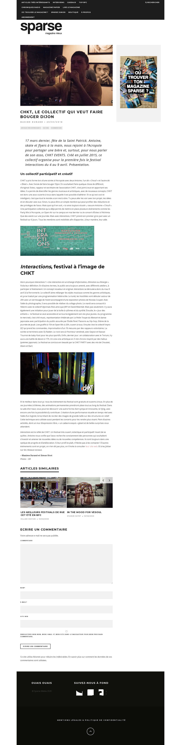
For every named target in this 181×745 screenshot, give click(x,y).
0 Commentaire (56, 128)
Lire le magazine (71, 7)
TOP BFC (83, 2)
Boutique (73, 12)
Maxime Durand (31, 122)
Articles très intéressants (36, 2)
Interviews (58, 2)
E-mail (23, 602)
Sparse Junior (58, 12)
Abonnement (28, 17)
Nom (22, 588)
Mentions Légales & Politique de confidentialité (91, 720)
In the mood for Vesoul (84, 512)
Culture (46, 128)
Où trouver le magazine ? (35, 12)
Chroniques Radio (31, 7)
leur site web (92, 446)
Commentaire (26, 540)
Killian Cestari (28, 519)
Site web (24, 616)
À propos (86, 12)
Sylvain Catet (74, 516)
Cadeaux (71, 2)
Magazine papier (51, 7)
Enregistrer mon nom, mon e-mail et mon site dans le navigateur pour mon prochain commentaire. (61, 635)
